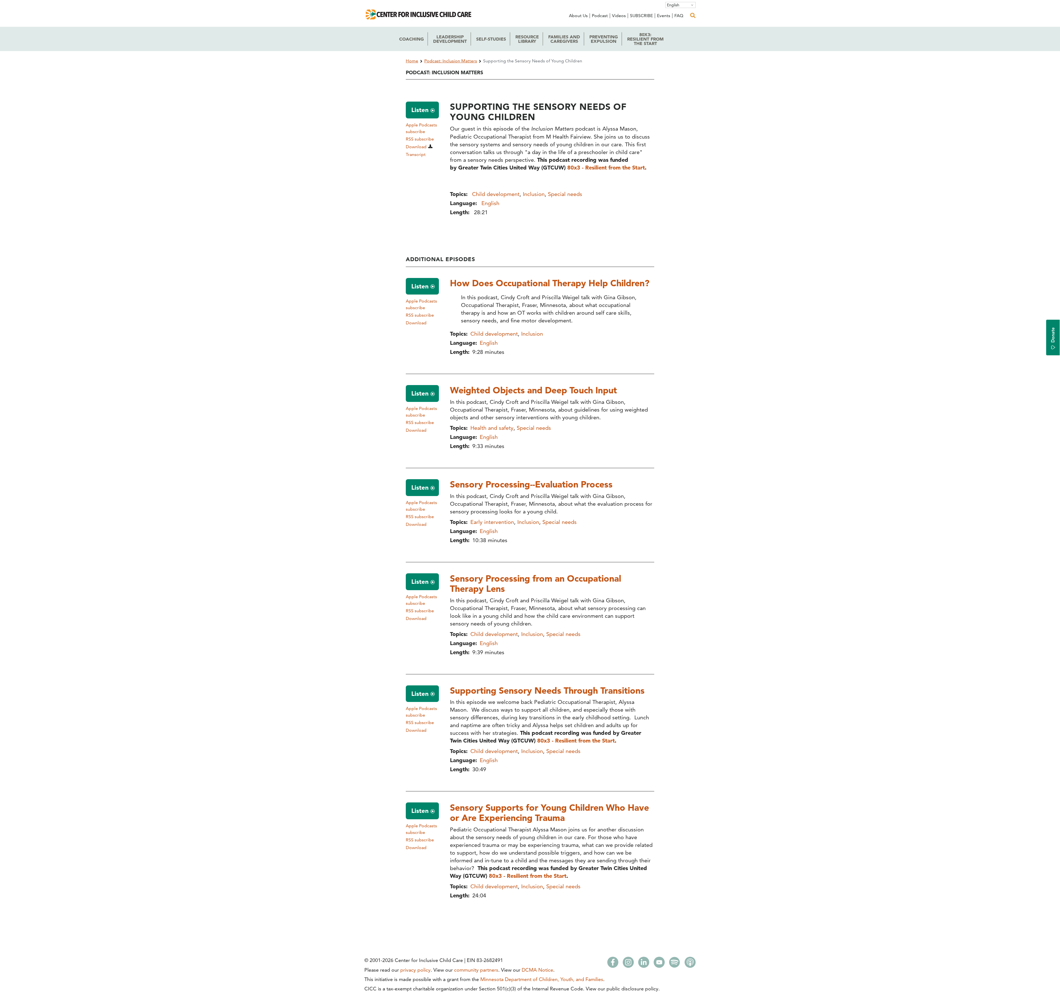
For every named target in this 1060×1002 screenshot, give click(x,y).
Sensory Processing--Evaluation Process (531, 484)
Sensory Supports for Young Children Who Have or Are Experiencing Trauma (549, 812)
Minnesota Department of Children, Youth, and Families (541, 979)
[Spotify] (674, 964)
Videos (619, 15)
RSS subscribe (420, 139)
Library (527, 39)
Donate (1053, 335)
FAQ (678, 15)
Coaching (411, 39)
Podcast (600, 15)
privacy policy (415, 970)
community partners (476, 970)
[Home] (419, 17)
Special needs (565, 194)
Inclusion (534, 194)
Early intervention (492, 522)
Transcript (416, 154)
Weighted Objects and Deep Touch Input (533, 390)
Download (416, 146)
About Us (578, 15)
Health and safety (491, 428)
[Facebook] (612, 964)
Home (412, 60)
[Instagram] (628, 964)
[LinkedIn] (643, 964)
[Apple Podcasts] (690, 964)
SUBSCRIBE (641, 15)
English (673, 4)
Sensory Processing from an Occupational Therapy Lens (535, 583)
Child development (496, 194)
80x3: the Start (645, 39)
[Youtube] (659, 964)
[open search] (693, 15)
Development (450, 39)
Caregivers (564, 39)
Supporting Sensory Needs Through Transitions (547, 690)
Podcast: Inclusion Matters (450, 60)
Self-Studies (491, 39)
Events (663, 15)
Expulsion (603, 39)
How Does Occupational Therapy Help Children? (550, 282)
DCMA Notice (537, 970)
